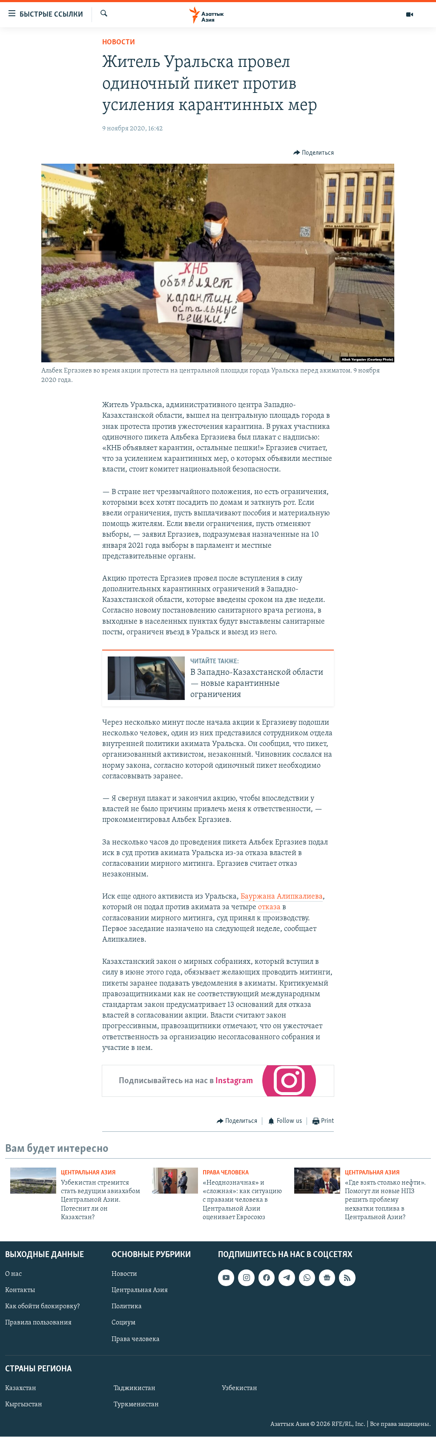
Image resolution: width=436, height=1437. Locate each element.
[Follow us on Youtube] (226, 1278)
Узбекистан (239, 1388)
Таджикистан (134, 1388)
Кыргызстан (23, 1404)
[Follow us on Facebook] (266, 1278)
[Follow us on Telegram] (286, 1278)
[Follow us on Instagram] (246, 1278)
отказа (269, 907)
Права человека (226, 1173)
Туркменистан (136, 1404)
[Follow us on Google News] (327, 1278)
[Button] (313, 153)
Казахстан (20, 1388)
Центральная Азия (88, 1173)
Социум (123, 1323)
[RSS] (347, 1278)
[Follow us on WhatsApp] (307, 1278)
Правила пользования (38, 1323)
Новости (118, 42)
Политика (127, 1307)
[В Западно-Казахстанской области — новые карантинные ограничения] (146, 678)
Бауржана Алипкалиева (282, 897)
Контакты (20, 1290)
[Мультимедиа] (409, 14)
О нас (13, 1274)
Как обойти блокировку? (42, 1307)
